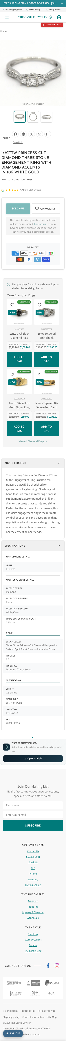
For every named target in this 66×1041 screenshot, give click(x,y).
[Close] (58, 492)
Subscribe (33, 537)
